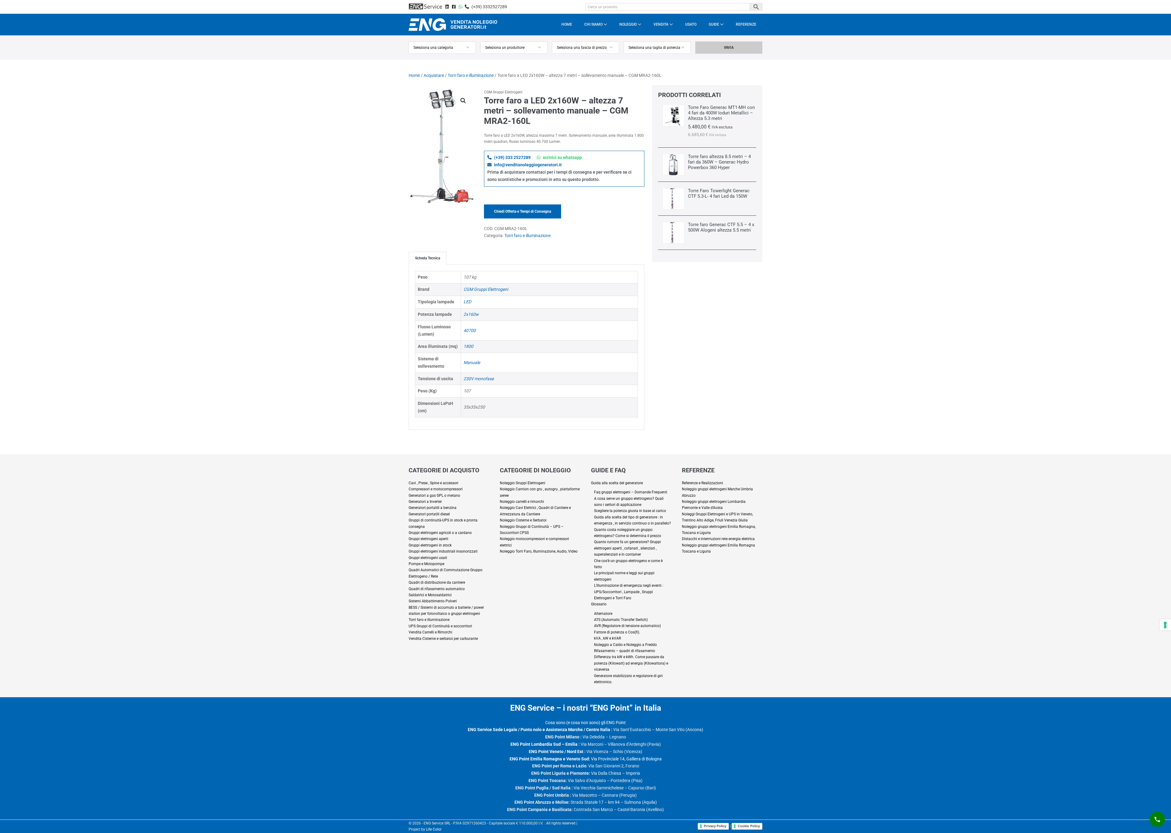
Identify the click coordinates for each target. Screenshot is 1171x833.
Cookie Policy (749, 826)
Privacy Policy (715, 826)
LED (467, 301)
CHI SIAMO (593, 24)
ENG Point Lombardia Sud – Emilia (544, 744)
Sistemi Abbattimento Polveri (433, 601)
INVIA (729, 47)
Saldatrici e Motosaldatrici (430, 595)
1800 (468, 346)
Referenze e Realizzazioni (702, 483)
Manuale (472, 362)
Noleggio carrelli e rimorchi (522, 501)
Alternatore (603, 613)
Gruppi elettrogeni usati (428, 558)
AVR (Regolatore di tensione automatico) (627, 626)
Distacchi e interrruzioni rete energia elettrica (718, 539)
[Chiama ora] (1157, 819)
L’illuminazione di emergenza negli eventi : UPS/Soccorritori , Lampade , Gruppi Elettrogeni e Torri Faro (628, 591)
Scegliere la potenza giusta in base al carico (630, 511)
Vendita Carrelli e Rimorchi (430, 632)
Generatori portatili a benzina (433, 508)
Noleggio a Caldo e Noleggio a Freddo (625, 645)
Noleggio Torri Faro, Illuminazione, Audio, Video (539, 551)
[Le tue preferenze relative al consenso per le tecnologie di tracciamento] (1165, 625)
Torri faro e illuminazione (471, 75)
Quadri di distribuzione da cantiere (437, 582)
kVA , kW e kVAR (607, 638)
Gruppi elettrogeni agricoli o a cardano (440, 533)
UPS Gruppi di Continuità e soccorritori (440, 626)
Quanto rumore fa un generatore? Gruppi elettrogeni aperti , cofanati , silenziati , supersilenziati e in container (627, 548)
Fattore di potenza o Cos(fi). (617, 632)
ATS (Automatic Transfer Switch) (621, 620)
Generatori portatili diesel (429, 514)
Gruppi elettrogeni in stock (430, 545)
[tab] (427, 258)
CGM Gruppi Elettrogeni (486, 289)
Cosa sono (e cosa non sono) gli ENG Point (585, 722)
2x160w (471, 314)
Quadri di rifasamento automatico (437, 589)
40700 (470, 330)
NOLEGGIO (628, 24)
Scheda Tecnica (427, 258)
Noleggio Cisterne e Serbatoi (523, 520)
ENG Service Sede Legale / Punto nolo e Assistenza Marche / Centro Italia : (540, 729)
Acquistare (434, 75)
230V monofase (479, 378)
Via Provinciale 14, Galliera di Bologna (586, 758)
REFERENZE (746, 24)
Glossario (599, 604)
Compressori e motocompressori (436, 489)
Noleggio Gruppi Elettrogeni (522, 483)
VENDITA (661, 24)
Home (414, 75)
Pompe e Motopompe (426, 564)
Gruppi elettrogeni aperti (428, 539)
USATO (691, 24)
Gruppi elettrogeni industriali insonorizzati (443, 551)
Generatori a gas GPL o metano (434, 495)
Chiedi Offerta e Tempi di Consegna (522, 211)
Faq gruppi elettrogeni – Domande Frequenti (630, 492)
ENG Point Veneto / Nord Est (556, 751)
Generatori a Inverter (425, 501)
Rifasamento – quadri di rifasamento (624, 651)
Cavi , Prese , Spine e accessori (433, 483)
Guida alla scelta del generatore (617, 483)
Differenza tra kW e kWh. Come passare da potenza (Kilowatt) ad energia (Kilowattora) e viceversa (631, 663)
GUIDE (714, 24)
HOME (566, 24)
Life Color (434, 829)
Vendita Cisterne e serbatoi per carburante (443, 638)
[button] (463, 100)
